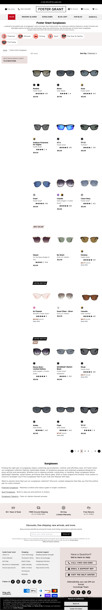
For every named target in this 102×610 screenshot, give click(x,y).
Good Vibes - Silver (65, 311)
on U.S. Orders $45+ (38, 514)
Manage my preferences (76, 598)
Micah (83, 367)
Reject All (76, 603)
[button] (29, 17)
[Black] (34, 85)
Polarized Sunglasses (10, 487)
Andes (35, 425)
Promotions (26, 571)
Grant (35, 198)
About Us (5, 555)
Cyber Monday (27, 564)
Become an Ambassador (10, 564)
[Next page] (99, 451)
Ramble (36, 88)
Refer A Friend (27, 568)
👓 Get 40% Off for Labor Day (51, 2)
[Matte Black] (34, 421)
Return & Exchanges (43, 558)
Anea (83, 88)
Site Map (5, 561)
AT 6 (59, 142)
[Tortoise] (82, 85)
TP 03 (83, 142)
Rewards (25, 574)
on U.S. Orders (89, 514)
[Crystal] (58, 251)
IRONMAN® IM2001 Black (64, 368)
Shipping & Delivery (43, 561)
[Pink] (34, 307)
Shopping (25, 552)
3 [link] (81, 451)
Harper (36, 255)
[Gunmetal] (34, 195)
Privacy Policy (26, 606)
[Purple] (58, 195)
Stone (59, 88)
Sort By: (83, 53)
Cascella (84, 311)
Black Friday (26, 561)
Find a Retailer (7, 558)
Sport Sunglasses (8, 492)
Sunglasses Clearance (10, 496)
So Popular (37, 311)
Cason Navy (85, 198)
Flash (59, 425)
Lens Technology (27, 555)
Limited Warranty (42, 564)
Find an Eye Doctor (9, 568)
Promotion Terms (27, 558)
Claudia (60, 198)
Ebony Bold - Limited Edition (39, 368)
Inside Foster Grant (9, 552)
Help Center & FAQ (42, 568)
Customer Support (42, 552)
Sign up (66, 534)
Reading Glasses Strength (45, 555)
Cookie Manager (18, 608)
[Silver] (58, 307)
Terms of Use (38, 606)
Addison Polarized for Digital (40, 143)
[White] (34, 251)
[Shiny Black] (38, 85)
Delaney (84, 255)
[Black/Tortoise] (58, 421)
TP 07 (83, 425)
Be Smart (60, 255)
